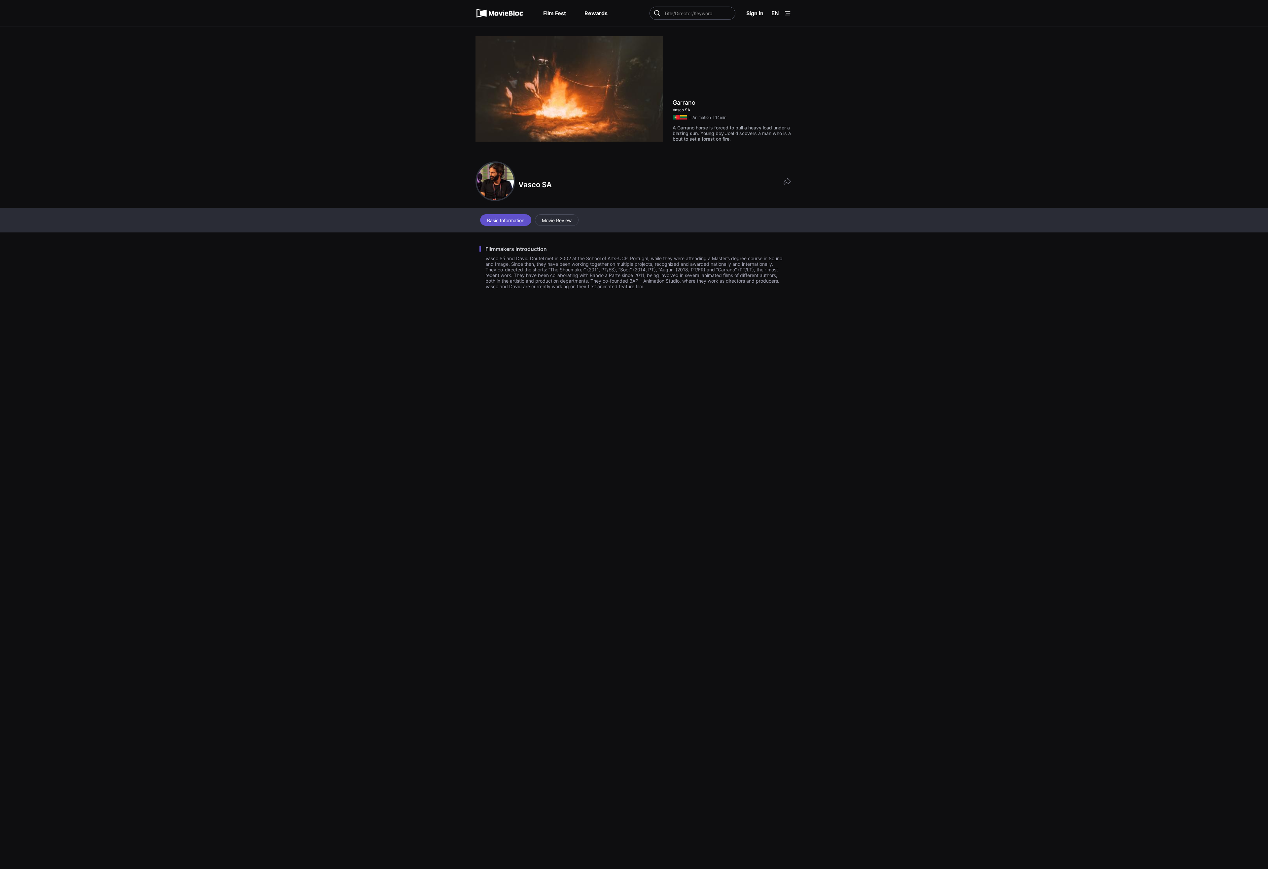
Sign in (754, 13)
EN (775, 13)
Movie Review (557, 220)
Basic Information (505, 220)
